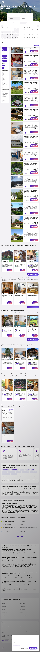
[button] (14, 18)
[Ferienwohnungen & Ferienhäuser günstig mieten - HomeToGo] (2, 1)
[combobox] (20, 15)
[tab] (17, 23)
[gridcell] (15, 29)
